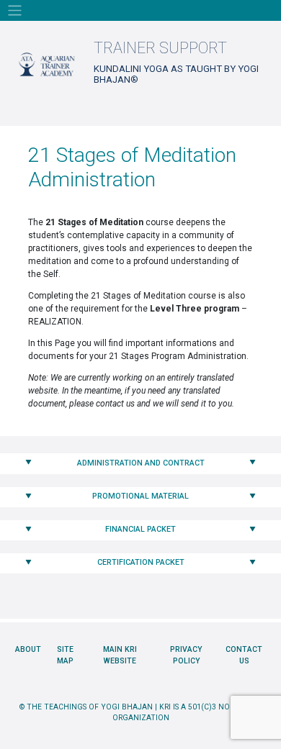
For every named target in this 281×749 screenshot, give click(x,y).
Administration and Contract (141, 463)
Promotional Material (140, 496)
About (28, 649)
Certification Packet (140, 562)
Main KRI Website (120, 655)
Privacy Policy (186, 655)
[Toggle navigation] (15, 10)
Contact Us (244, 655)
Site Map (65, 655)
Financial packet (140, 529)
